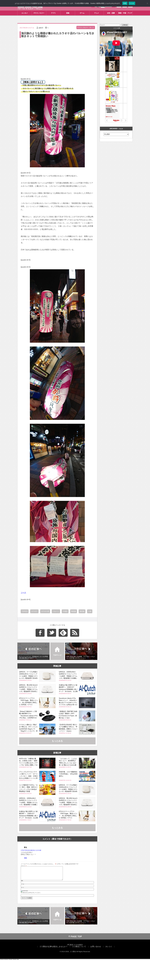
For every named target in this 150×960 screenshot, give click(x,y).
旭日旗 (82, 611)
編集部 (41, 28)
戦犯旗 (73, 611)
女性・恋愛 (111, 13)
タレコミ (108, 946)
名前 (22, 880)
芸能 (67, 13)
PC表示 (70, 945)
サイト (22, 887)
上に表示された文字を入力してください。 (31, 892)
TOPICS (24, 611)
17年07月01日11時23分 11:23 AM (31, 850)
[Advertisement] (57, 54)
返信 (25, 858)
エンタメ (25, 13)
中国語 (65, 611)
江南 (89, 611)
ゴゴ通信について (79, 946)
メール (22, 884)
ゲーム (82, 13)
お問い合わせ (95, 946)
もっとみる (57, 741)
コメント (24, 865)
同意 (124, 3)
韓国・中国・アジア (125, 13)
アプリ (53, 13)
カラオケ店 (45, 611)
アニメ (96, 13)
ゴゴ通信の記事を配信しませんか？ (53, 946)
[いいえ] (147, 3)
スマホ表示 (78, 945)
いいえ (132, 3)
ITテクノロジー (39, 13)
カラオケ (34, 611)
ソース (23, 592)
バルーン (56, 611)
